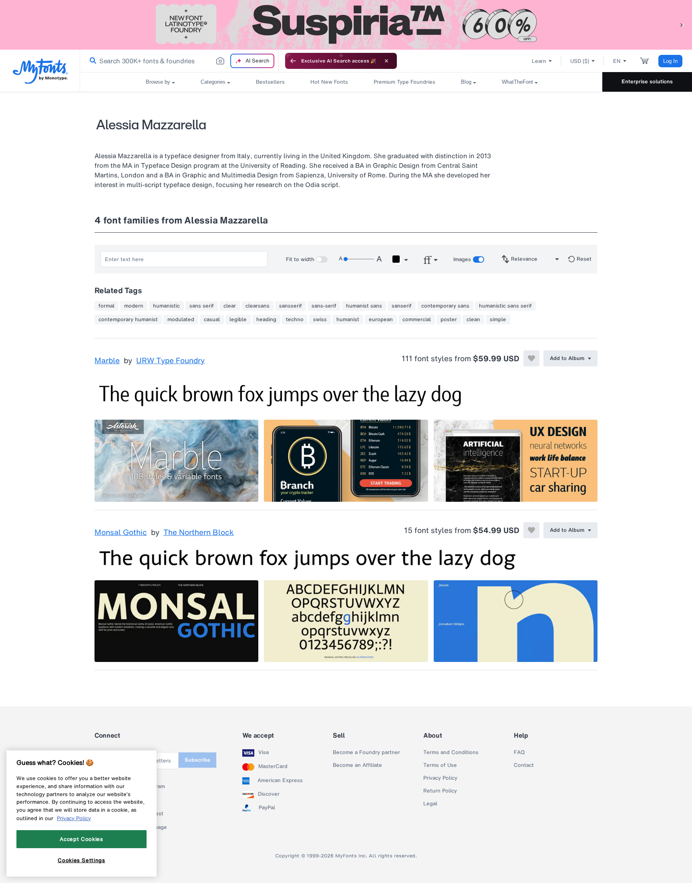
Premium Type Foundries (404, 82)
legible (238, 319)
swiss (320, 319)
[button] (682, 24)
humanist (347, 319)
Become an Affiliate (357, 765)
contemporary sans (445, 306)
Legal (430, 804)
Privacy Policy (440, 778)
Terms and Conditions (451, 752)
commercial (416, 319)
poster (449, 319)
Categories (213, 82)
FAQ (519, 752)
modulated (180, 319)
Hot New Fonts (329, 82)
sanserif (402, 306)
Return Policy (440, 791)
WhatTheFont (517, 82)
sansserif (290, 306)
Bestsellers (270, 82)
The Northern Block (198, 532)
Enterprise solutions (647, 81)
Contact (524, 765)
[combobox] (179, 61)
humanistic (166, 306)
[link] (91, 61)
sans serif (201, 306)
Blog (466, 82)
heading (266, 319)
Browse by (158, 82)
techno (295, 319)
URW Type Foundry (170, 361)
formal (107, 306)
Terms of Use (440, 765)
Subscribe (197, 760)
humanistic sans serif (505, 306)
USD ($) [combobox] (579, 61)
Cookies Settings (81, 860)
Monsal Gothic (121, 532)
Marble (107, 361)
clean (473, 319)
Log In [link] (670, 61)
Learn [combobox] (539, 61)
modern (133, 306)
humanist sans (364, 306)
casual (212, 319)
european (381, 319)
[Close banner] (386, 61)
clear (229, 306)
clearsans (257, 306)
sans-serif (324, 306)
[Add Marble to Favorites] (531, 358)
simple (498, 319)
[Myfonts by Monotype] (40, 71)
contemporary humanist (128, 319)
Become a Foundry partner (366, 752)
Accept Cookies (81, 839)
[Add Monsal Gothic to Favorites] (531, 530)
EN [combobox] (617, 61)
